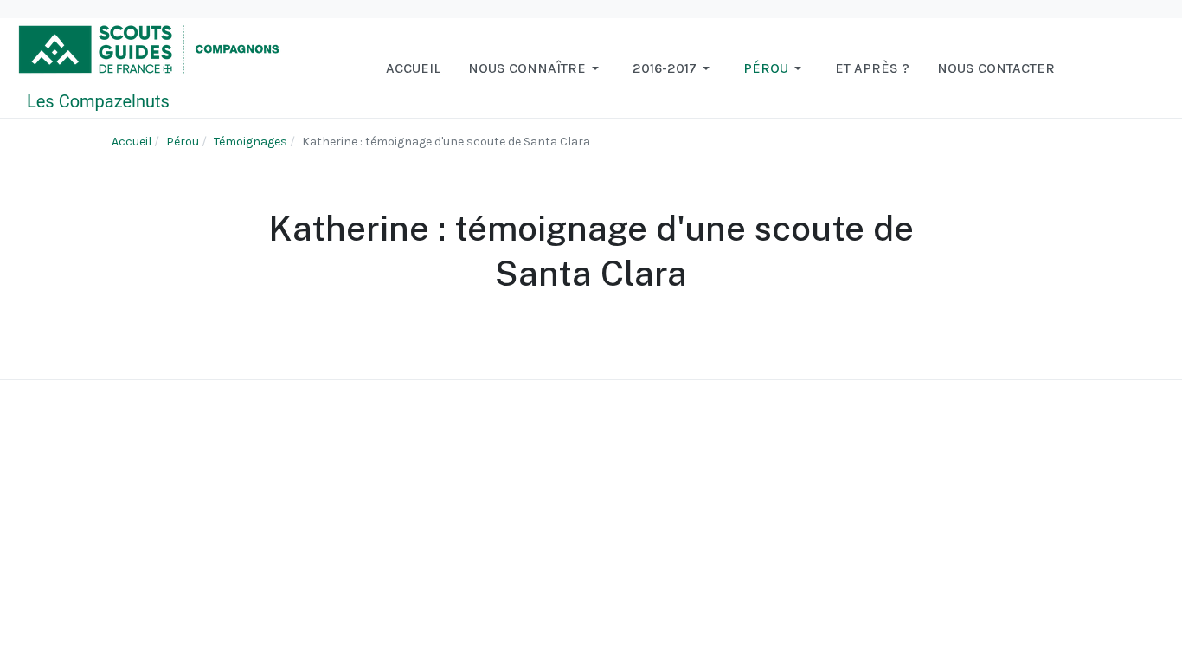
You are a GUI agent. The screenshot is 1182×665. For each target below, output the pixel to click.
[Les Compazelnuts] (150, 67)
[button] (536, 68)
